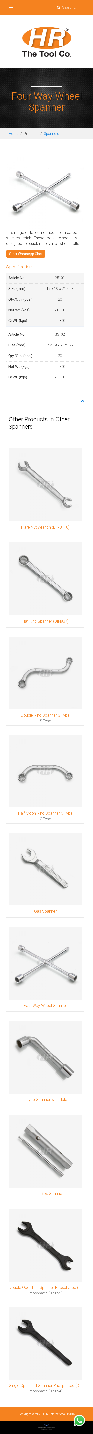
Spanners (51, 134)
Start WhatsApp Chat (25, 254)
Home (13, 134)
